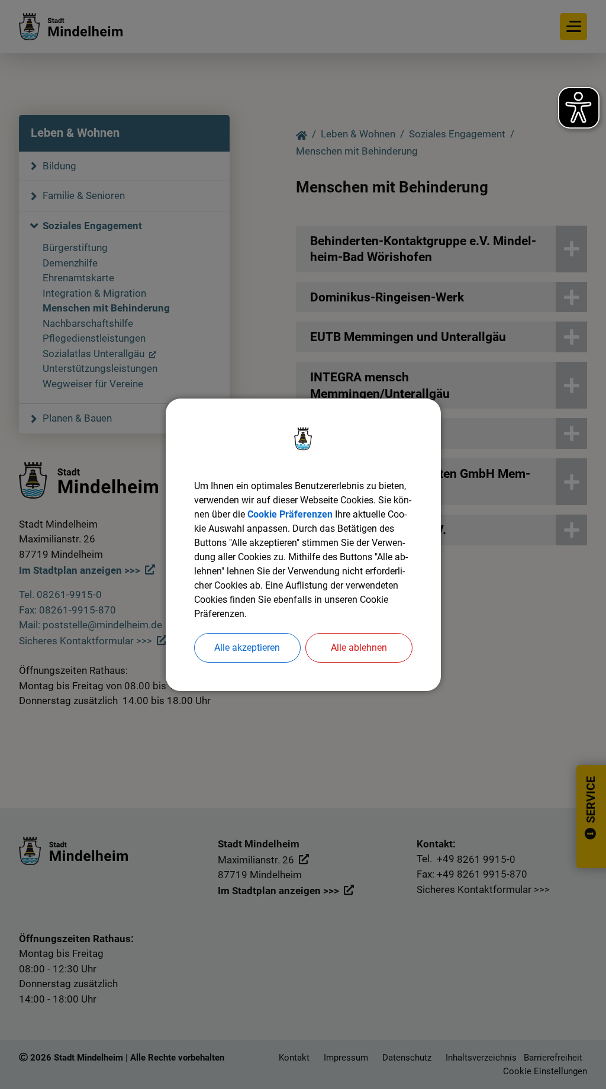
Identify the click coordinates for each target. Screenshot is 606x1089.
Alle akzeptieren (247, 647)
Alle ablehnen (359, 647)
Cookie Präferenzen (290, 514)
